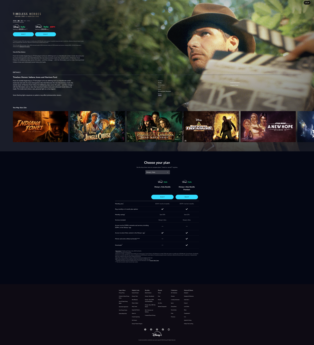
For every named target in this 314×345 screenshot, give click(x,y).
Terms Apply (118, 251)
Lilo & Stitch (186, 306)
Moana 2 (186, 303)
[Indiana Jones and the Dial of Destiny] (40, 126)
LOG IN (307, 2)
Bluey (185, 310)
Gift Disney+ (134, 320)
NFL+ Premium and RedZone (149, 311)
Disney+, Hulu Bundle (149, 296)
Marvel (159, 299)
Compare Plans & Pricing (150, 315)
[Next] (311, 126)
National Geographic (162, 306)
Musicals (173, 296)
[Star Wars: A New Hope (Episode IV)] (268, 126)
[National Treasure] (211, 126)
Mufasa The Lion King (188, 323)
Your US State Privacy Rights (123, 302)
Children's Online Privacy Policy (124, 297)
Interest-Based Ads (123, 313)
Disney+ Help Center (154, 260)
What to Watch (135, 303)
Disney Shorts (174, 306)
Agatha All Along (187, 320)
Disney (159, 292)
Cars (185, 316)
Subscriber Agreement (123, 306)
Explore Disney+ (135, 292)
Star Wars (160, 303)
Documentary (173, 310)
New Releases (135, 299)
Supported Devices (136, 310)
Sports (172, 303)
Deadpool (186, 292)
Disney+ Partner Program (137, 323)
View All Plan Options (19, 52)
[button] (137, 290)
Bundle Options (148, 292)
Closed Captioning (136, 316)
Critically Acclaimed (175, 299)
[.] (145, 329)
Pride (172, 313)
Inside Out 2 (186, 299)
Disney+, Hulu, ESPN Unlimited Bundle (149, 300)
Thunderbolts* (187, 313)
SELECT (23, 34)
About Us (134, 313)
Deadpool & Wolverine (189, 296)
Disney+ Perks (135, 296)
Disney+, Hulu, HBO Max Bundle (150, 305)
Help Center (134, 306)
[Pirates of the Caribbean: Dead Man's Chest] (154, 126)
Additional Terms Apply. (25, 46)
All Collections (174, 292)
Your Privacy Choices (123, 310)
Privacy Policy (121, 292)
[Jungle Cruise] (97, 126)
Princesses (173, 316)
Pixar (159, 296)
